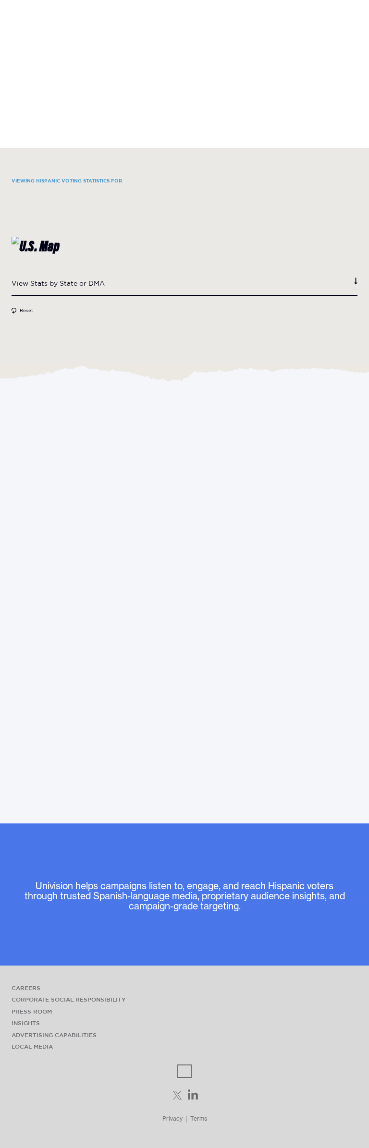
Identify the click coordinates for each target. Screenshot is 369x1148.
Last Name (31, 636)
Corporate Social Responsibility (69, 999)
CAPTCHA (30, 770)
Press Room (32, 1011)
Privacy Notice (207, 756)
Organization (35, 697)
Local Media (32, 1046)
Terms (198, 1118)
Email (22, 667)
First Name (31, 606)
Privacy (172, 1118)
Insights (26, 1023)
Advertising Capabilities (54, 1035)
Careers (26, 987)
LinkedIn (27, 562)
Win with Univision (184, 11)
